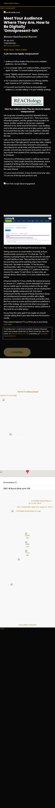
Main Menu (9, 50)
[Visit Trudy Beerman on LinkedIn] (27, 541)
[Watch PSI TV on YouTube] (27, 550)
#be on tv (7, 46)
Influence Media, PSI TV (19, 333)
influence (16, 46)
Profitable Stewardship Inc (41, 498)
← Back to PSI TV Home (11, 3)
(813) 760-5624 (35, 500)
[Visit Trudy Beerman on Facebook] (27, 533)
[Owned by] (27, 515)
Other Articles (21, 50)
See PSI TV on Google (8, 393)
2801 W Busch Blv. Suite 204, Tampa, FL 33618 (35, 504)
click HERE (8, 324)
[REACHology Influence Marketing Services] (27, 101)
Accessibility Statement (27, 622)
